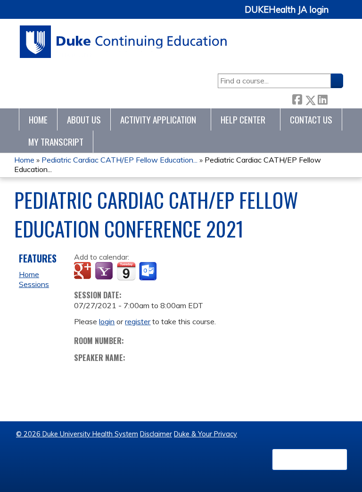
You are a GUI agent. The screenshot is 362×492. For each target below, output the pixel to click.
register (137, 321)
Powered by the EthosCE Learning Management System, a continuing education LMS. (310, 459)
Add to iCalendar (126, 271)
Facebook (297, 98)
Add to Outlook (148, 271)
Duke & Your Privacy (205, 434)
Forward (335, 98)
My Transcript (55, 141)
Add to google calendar (83, 271)
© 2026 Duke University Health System (77, 434)
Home (38, 119)
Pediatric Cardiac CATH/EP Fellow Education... (119, 159)
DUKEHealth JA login (287, 10)
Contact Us (311, 119)
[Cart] (339, 15)
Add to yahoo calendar (105, 271)
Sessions (34, 284)
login (107, 321)
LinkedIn (322, 98)
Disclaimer (156, 434)
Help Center (243, 119)
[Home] (124, 42)
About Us (84, 119)
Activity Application (158, 119)
